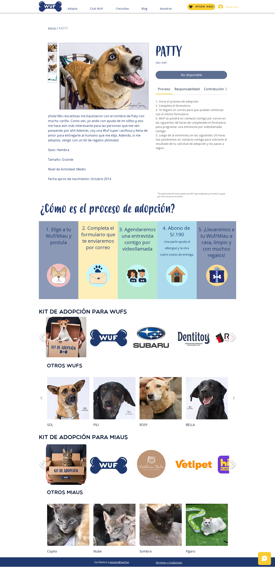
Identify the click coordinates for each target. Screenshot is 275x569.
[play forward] (232, 337)
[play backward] (42, 337)
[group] (137, 402)
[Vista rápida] (68, 398)
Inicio (52, 28)
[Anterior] (41, 398)
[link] (164, 89)
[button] (77, 7)
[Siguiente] (233, 398)
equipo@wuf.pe (119, 562)
